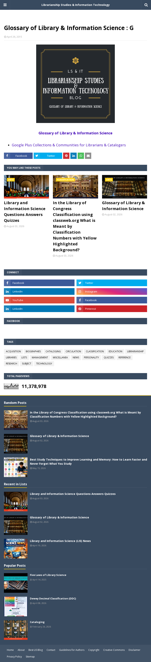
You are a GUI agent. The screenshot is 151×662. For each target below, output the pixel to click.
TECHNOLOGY (44, 363)
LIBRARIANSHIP (135, 351)
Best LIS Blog (36, 650)
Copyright (93, 650)
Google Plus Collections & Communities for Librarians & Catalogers (69, 145)
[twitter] (111, 283)
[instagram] (111, 291)
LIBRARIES (11, 357)
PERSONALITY (91, 357)
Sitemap (30, 656)
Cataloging (37, 622)
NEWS (76, 357)
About (21, 650)
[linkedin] (39, 291)
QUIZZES (109, 357)
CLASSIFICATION (95, 351)
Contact (51, 650)
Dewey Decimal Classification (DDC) (53, 598)
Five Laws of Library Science (48, 575)
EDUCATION (115, 351)
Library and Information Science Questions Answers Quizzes (24, 211)
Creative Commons (114, 650)
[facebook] (39, 283)
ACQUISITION (13, 351)
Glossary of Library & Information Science (75, 133)
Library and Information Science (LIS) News (60, 541)
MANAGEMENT (40, 357)
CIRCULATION (73, 351)
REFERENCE (125, 357)
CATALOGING (53, 351)
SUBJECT (26, 363)
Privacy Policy (14, 656)
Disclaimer (134, 650)
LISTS (24, 357)
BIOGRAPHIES (33, 351)
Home (10, 650)
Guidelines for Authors (71, 650)
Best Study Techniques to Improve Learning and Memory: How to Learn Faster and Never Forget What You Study (88, 461)
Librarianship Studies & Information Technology (75, 5)
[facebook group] (111, 300)
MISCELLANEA (60, 357)
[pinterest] (111, 308)
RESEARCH (11, 363)
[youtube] (39, 300)
